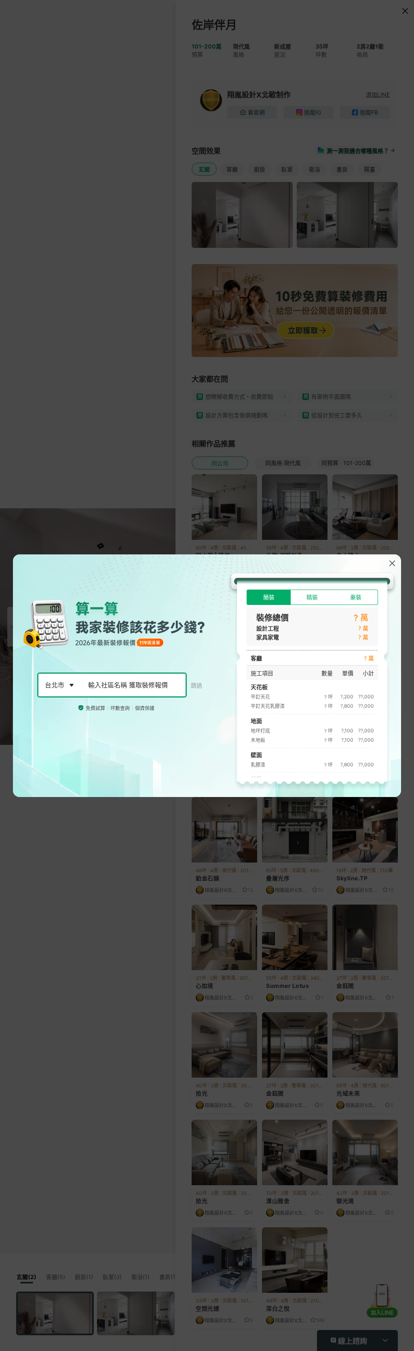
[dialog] (207, 675)
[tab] (269, 597)
